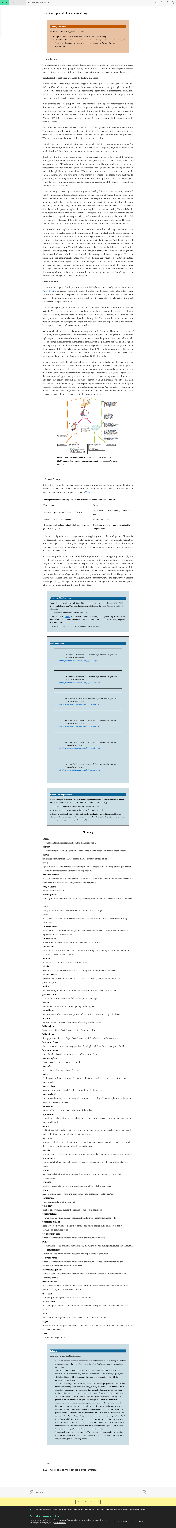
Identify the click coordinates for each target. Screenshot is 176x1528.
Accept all (122, 1521)
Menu (4, 2)
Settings (139, 1521)
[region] (88, 728)
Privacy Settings (60, 1523)
